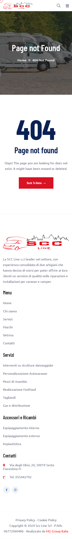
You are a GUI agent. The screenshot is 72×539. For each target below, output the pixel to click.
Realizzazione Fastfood (19, 389)
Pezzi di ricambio (15, 381)
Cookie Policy (47, 520)
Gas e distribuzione (16, 405)
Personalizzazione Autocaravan (25, 373)
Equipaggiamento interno (21, 428)
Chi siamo (10, 311)
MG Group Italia (57, 531)
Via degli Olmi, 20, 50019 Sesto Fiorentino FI (28, 467)
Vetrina (8, 335)
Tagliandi (9, 397)
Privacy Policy (25, 520)
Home (7, 303)
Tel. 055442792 (20, 477)
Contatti (9, 343)
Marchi (8, 327)
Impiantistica (12, 444)
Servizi (8, 319)
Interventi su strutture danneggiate (28, 365)
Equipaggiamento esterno (21, 436)
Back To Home (34, 183)
